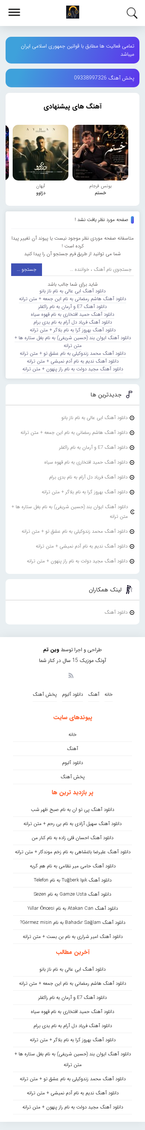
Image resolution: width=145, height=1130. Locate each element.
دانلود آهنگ (116, 612)
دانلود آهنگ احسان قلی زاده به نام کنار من (72, 838)
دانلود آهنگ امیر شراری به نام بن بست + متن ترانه (73, 937)
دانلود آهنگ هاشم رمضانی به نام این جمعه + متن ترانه (72, 299)
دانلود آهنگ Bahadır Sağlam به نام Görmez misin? (72, 922)
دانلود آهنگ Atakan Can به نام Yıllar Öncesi (73, 908)
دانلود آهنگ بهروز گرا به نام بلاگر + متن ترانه (73, 330)
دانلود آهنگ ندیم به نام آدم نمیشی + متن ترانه (73, 361)
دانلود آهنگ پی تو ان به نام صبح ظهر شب (72, 810)
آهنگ (93, 694)
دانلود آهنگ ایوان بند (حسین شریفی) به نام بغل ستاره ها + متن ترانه (72, 342)
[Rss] (70, 675)
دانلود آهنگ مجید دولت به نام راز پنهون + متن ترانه (72, 369)
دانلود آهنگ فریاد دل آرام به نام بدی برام (72, 322)
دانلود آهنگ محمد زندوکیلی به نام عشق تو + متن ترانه (73, 353)
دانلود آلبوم (72, 694)
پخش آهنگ (45, 694)
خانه (108, 694)
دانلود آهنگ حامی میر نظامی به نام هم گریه (73, 866)
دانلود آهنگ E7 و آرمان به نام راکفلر (72, 307)
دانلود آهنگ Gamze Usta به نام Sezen (72, 894)
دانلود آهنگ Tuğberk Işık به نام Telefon (73, 880)
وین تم (51, 650)
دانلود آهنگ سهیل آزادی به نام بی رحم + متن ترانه (72, 824)
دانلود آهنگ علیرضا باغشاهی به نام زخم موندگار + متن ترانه (72, 852)
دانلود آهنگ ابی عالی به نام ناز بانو (72, 291)
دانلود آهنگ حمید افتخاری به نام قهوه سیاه (72, 314)
